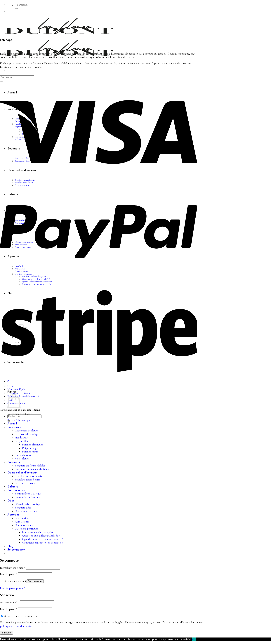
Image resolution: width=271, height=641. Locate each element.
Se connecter (35, 581)
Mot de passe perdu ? (12, 588)
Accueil (12, 423)
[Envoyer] (16, 8)
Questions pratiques (26, 528)
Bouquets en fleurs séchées (30, 465)
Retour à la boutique (19, 420)
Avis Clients (22, 521)
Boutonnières (16, 490)
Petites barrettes (25, 483)
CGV (10, 386)
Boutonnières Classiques (29, 493)
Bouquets (13, 462)
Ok (194, 639)
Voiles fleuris (22, 458)
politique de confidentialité (15, 626)
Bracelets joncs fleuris (27, 479)
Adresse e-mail (9, 602)
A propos (13, 514)
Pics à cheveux (23, 455)
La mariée (14, 427)
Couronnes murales (26, 511)
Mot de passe (8, 574)
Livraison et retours (18, 393)
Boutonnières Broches (27, 497)
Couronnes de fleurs (26, 430)
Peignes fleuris (23, 441)
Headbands (21, 437)
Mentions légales (17, 389)
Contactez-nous (24, 525)
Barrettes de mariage (27, 434)
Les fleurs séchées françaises (38, 532)
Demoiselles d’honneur (22, 472)
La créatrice (21, 518)
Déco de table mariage (27, 504)
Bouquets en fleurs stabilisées (32, 469)
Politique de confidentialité (23, 396)
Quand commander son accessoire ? (42, 539)
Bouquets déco (23, 507)
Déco (11, 500)
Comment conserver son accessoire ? (43, 542)
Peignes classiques (32, 444)
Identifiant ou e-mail (12, 567)
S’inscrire (6, 632)
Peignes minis (30, 451)
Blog (10, 546)
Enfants (12, 486)
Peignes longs (30, 448)
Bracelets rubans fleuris (28, 476)
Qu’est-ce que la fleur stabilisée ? (41, 535)
